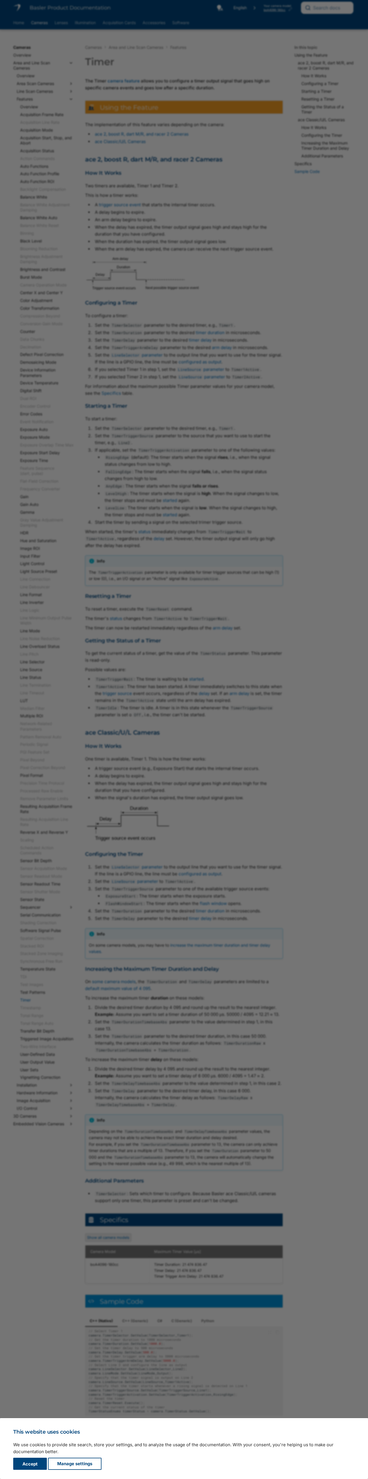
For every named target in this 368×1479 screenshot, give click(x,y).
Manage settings (74, 1464)
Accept (30, 1464)
